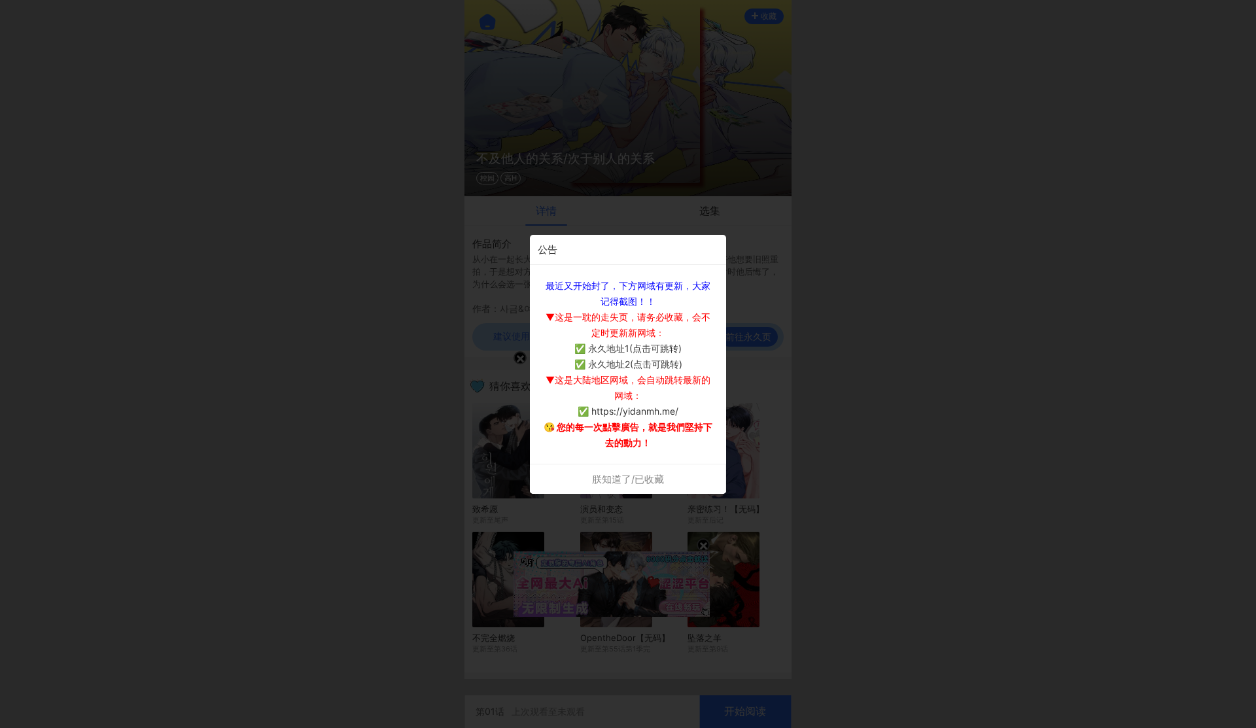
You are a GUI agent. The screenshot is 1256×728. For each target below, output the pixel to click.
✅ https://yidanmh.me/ (628, 411)
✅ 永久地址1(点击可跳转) (628, 348)
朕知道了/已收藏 (628, 479)
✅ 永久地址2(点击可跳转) (628, 364)
